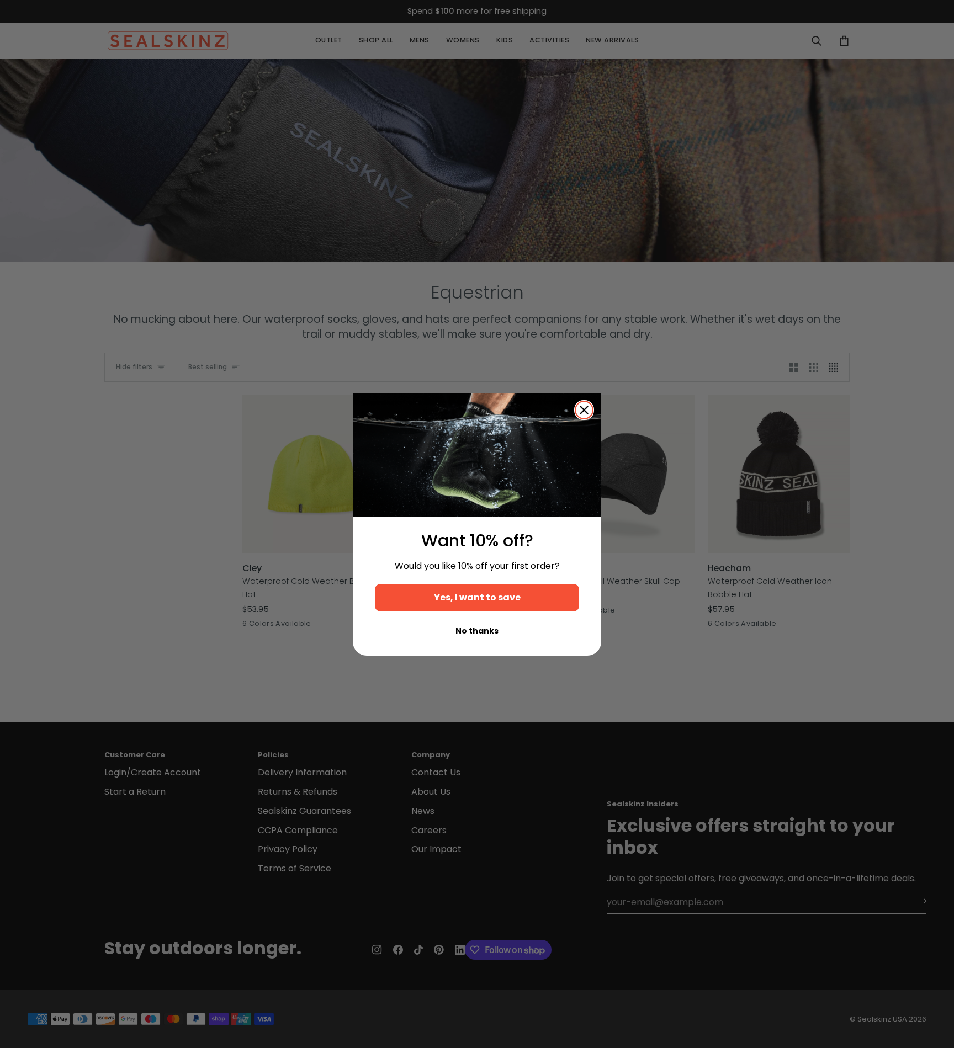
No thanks (477, 630)
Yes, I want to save (477, 597)
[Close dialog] (584, 410)
